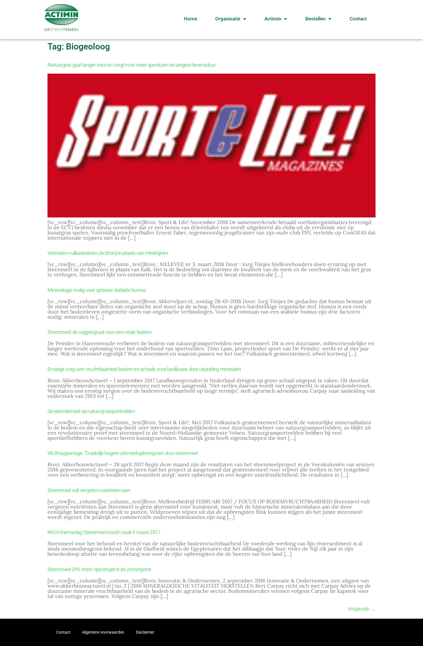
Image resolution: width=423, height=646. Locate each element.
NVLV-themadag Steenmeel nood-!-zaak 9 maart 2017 (103, 532)
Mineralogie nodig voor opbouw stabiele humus (96, 290)
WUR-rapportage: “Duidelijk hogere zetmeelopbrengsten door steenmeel (122, 453)
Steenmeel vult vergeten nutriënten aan (88, 490)
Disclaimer (145, 632)
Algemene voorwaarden (103, 632)
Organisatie (227, 19)
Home (190, 19)
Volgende (362, 609)
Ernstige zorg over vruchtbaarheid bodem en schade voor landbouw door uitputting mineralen (144, 369)
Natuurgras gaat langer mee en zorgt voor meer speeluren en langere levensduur (131, 65)
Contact (358, 19)
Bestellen (315, 19)
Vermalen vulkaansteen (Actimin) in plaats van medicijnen (107, 253)
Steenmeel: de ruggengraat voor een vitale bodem (99, 332)
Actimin (272, 19)
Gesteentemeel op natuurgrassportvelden (91, 411)
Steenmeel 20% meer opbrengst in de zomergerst (99, 569)
